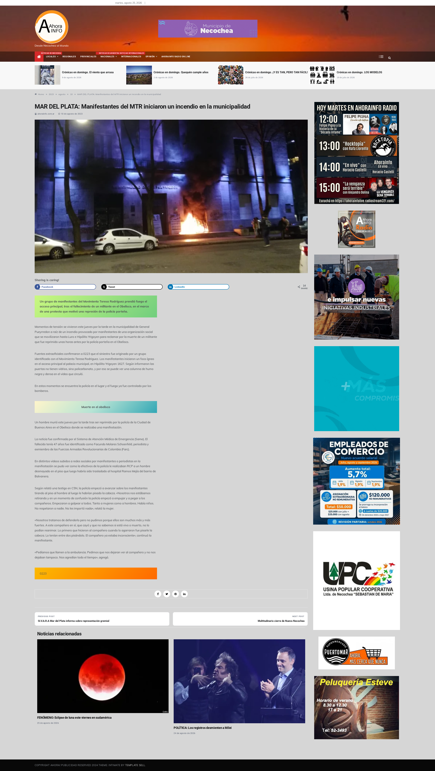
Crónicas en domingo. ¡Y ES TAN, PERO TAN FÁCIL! (185, 72)
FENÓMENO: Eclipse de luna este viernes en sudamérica (74, 717)
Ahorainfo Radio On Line (175, 56)
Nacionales (109, 55)
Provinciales (88, 56)
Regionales (69, 56)
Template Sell (135, 765)
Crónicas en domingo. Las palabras (358, 72)
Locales (53, 55)
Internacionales (131, 55)
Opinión (150, 56)
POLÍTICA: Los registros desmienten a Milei (203, 728)
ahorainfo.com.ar (46, 114)
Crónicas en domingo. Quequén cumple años (89, 72)
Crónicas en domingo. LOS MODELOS (268, 72)
